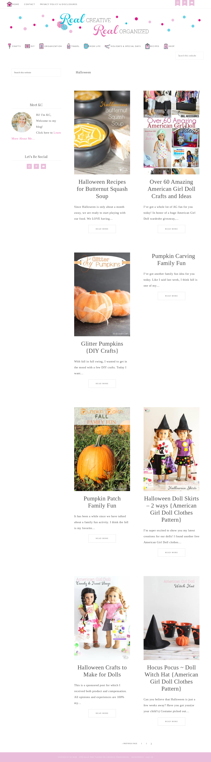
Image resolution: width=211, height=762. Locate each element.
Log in (149, 757)
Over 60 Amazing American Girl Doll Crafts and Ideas (172, 188)
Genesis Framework (117, 757)
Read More (102, 229)
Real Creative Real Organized (105, 25)
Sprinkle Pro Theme (90, 757)
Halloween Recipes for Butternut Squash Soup (102, 188)
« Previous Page (129, 743)
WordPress (137, 757)
